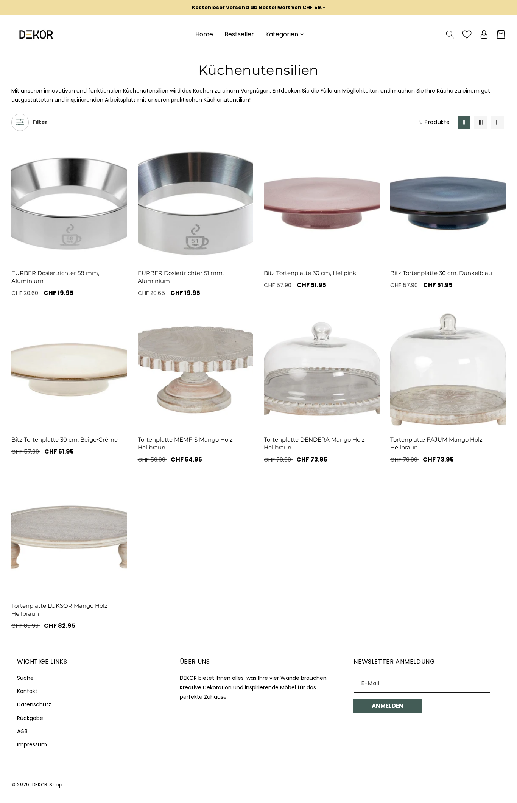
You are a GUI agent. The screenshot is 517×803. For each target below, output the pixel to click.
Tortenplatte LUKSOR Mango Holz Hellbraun (59, 609)
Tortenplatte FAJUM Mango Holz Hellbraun (436, 443)
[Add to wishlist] (120, 157)
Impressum (32, 744)
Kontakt (27, 691)
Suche (25, 678)
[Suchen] (450, 34)
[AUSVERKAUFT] (120, 189)
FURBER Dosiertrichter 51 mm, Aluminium (181, 276)
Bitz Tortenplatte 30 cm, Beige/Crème (64, 439)
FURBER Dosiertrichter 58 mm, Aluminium (55, 276)
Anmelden (387, 706)
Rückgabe (30, 718)
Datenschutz (34, 704)
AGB (22, 731)
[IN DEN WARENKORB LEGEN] (246, 355)
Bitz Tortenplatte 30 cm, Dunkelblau (441, 272)
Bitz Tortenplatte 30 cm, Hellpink (310, 272)
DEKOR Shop (47, 784)
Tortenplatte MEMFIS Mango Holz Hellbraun (185, 443)
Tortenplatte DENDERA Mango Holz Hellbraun (314, 443)
